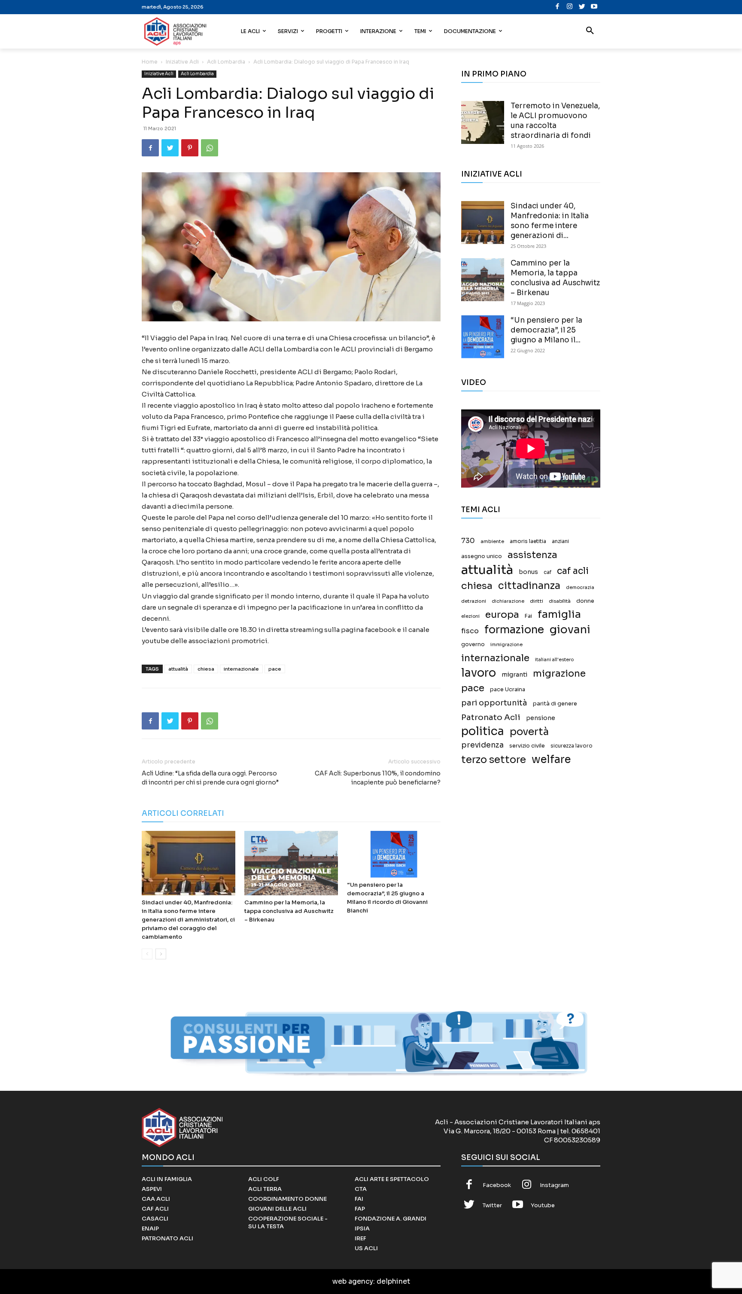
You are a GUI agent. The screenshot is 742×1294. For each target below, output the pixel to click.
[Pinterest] (189, 147)
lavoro (478, 673)
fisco (470, 630)
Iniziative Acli (182, 61)
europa (502, 614)
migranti (514, 674)
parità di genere (555, 703)
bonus (528, 572)
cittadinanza (529, 585)
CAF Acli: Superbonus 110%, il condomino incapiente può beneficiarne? (378, 777)
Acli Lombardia (226, 61)
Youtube (543, 1205)
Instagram (554, 1185)
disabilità (560, 601)
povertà (529, 731)
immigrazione (506, 644)
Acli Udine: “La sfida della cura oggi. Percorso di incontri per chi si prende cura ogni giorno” (210, 777)
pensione (540, 718)
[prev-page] (147, 954)
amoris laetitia (528, 541)
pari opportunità (494, 703)
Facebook (497, 1185)
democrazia (580, 587)
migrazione (559, 673)
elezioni (470, 616)
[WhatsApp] (209, 147)
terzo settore (493, 759)
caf (547, 572)
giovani (570, 629)
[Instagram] (569, 7)
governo (473, 644)
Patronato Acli (490, 717)
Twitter (492, 1205)
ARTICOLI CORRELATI (183, 813)
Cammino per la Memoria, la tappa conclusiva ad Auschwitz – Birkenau (289, 911)
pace (274, 669)
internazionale (241, 669)
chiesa (206, 669)
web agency (352, 1281)
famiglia (559, 614)
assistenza (532, 554)
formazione (514, 629)
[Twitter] (582, 7)
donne (585, 601)
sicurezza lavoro (571, 746)
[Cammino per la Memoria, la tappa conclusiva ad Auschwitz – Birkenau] (291, 863)
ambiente (492, 541)
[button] (590, 31)
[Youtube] (594, 7)
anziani (560, 541)
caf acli (573, 571)
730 (468, 541)
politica (482, 731)
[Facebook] (557, 7)
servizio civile (527, 745)
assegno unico (481, 556)
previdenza (482, 745)
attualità (178, 669)
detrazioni (473, 601)
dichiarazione (508, 601)
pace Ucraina (507, 689)
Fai (528, 616)
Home (150, 61)
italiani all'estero (554, 659)
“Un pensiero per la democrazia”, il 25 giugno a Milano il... (546, 330)
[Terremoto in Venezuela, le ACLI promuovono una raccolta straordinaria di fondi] (482, 122)
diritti (536, 601)
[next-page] (160, 954)
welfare (551, 759)
